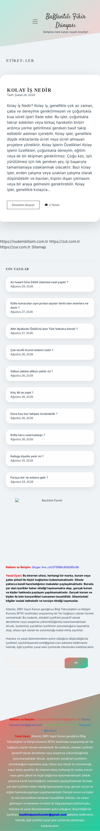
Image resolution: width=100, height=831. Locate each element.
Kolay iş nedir (29, 90)
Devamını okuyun (26, 206)
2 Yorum (54, 205)
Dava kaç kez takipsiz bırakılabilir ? (33, 414)
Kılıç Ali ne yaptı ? (21, 392)
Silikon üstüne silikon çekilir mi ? (31, 371)
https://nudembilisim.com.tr (24, 241)
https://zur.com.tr (15, 247)
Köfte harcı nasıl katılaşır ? (27, 435)
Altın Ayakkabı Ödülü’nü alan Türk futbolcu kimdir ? (44, 329)
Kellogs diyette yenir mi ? (26, 456)
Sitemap (39, 247)
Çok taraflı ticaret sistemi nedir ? (31, 350)
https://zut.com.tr (64, 241)
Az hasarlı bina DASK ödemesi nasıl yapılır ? (39, 282)
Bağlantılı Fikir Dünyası (66, 21)
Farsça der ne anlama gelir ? (29, 477)
